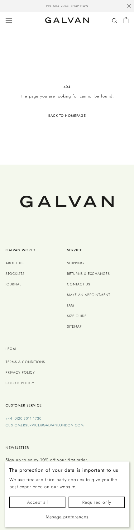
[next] (121, 7)
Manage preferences (67, 517)
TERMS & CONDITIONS (25, 361)
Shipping (75, 263)
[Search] (114, 20)
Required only (96, 502)
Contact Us (78, 284)
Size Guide (77, 315)
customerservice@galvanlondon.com (45, 425)
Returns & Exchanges (88, 273)
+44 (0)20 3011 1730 (23, 418)
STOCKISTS (15, 273)
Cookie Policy (20, 382)
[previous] (12, 7)
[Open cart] (125, 20)
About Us (15, 263)
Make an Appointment (88, 294)
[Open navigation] (9, 20)
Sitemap (74, 326)
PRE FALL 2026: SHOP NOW (67, 6)
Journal (14, 284)
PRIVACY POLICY (20, 372)
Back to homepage (67, 115)
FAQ (70, 305)
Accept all (37, 502)
